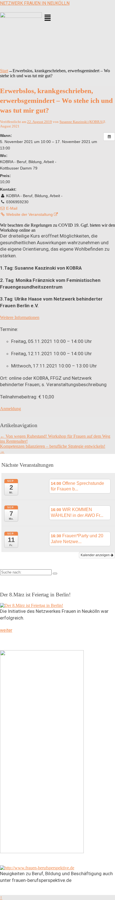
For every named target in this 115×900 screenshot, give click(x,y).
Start (4, 70)
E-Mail (11, 208)
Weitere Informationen (19, 317)
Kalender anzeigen (96, 555)
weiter (6, 630)
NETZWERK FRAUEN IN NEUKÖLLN (35, 3)
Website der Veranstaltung (29, 214)
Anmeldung (10, 408)
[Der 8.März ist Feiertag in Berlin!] (31, 605)
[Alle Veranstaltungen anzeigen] (109, 136)
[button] (78, 18)
